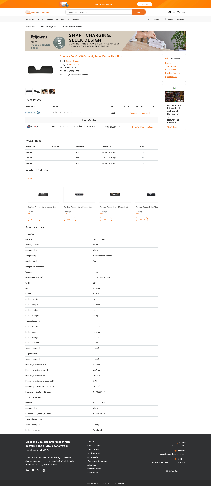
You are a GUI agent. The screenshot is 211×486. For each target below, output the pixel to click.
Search (139, 12)
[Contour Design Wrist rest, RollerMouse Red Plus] (40, 69)
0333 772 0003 (179, 446)
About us (91, 441)
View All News (172, 127)
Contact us (92, 472)
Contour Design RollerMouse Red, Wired (78, 207)
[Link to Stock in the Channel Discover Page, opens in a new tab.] (44, 471)
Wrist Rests (30, 26)
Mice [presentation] (30, 178)
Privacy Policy (93, 457)
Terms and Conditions (97, 461)
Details (168, 63)
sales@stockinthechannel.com (173, 454)
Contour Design (72, 61)
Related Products (172, 73)
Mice (29, 213)
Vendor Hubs (93, 449)
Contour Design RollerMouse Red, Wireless (114, 207)
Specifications (171, 76)
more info (34, 219)
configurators (93, 453)
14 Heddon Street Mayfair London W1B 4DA (167, 462)
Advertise (91, 465)
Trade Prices (170, 66)
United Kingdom (175, 471)
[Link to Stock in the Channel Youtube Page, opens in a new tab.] (33, 471)
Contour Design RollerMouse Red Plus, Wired (150, 207)
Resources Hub (94, 445)
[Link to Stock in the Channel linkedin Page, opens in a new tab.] (27, 471)
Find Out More (145, 4)
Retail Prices (170, 70)
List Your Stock (94, 468)
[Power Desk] (105, 41)
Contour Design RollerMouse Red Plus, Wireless (42, 207)
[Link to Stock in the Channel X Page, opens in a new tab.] (38, 471)
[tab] (29, 178)
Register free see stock (140, 113)
